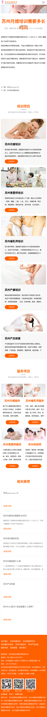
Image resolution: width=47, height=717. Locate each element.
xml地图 (20, 673)
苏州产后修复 (33, 644)
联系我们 (22, 648)
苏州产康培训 (20, 644)
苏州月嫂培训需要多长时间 (18, 697)
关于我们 (4, 641)
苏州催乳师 (12, 670)
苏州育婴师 (34, 670)
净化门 (11, 694)
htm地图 (26, 673)
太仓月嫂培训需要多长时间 (21, 710)
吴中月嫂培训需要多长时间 (13, 701)
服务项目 (4, 648)
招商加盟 (13, 648)
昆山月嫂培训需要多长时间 (25, 707)
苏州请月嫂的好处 (13, 90)
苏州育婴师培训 (29, 641)
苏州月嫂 (27, 667)
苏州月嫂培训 (15, 641)
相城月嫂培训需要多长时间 (33, 701)
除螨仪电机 (19, 694)
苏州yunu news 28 (13, 87)
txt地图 (32, 673)
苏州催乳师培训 (7, 644)
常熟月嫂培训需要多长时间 (28, 704)
